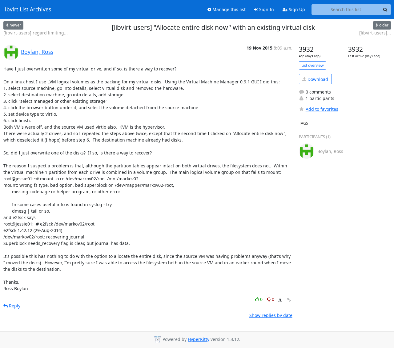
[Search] (385, 9)
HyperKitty (198, 339)
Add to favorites (322, 109)
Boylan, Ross (37, 51)
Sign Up (296, 9)
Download (317, 79)
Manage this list (228, 9)
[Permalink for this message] (289, 300)
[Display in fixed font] (280, 300)
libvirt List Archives (27, 9)
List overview (312, 65)
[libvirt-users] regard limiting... (35, 33)
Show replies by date (270, 315)
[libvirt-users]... (375, 33)
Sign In (266, 9)
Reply (14, 306)
